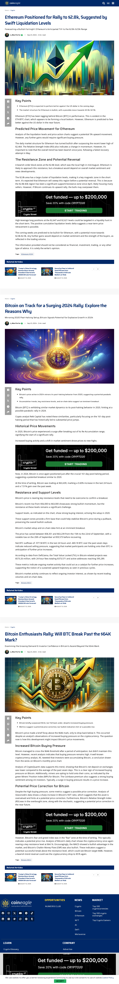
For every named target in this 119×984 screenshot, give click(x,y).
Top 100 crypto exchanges (99, 914)
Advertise (67, 949)
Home (7, 10)
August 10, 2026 (25, 278)
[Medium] (8, 919)
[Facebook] (3, 913)
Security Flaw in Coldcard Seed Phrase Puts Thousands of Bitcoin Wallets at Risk (64, 271)
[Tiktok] (32, 913)
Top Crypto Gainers (101, 920)
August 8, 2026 (61, 278)
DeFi (77, 929)
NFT (77, 920)
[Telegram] (26, 913)
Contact (66, 954)
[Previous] (94, 269)
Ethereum (79, 915)
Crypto (13, 10)
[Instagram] (8, 913)
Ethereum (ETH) (27, 254)
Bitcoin (78, 911)
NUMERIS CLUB (53, 906)
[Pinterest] (26, 919)
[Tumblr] (32, 919)
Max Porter (16, 35)
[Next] (98, 269)
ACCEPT (60, 981)
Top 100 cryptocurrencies (100, 907)
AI (76, 925)
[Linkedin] (3, 919)
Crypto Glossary (11, 949)
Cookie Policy (108, 977)
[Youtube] (20, 913)
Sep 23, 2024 (32, 35)
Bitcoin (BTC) (26, 583)
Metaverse (80, 934)
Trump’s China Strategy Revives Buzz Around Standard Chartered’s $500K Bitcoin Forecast (27, 271)
